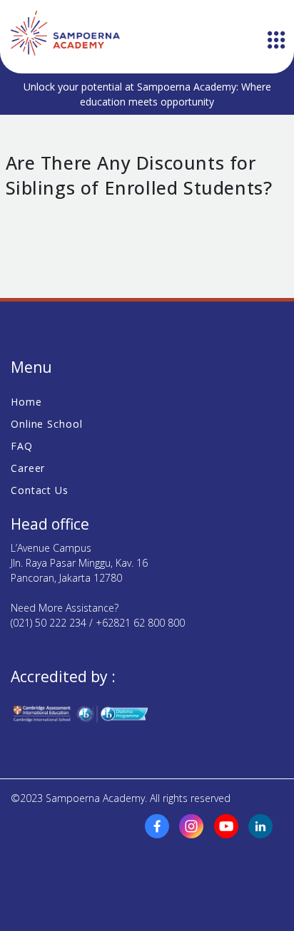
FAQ (22, 446)
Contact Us (40, 490)
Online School (47, 424)
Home (26, 401)
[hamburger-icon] (276, 41)
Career (28, 468)
